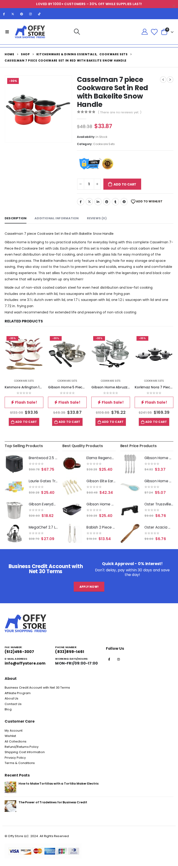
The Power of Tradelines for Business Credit (53, 802)
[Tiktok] (39, 14)
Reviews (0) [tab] (97, 218)
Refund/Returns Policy (21, 747)
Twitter (89, 201)
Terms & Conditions (20, 763)
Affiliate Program (18, 693)
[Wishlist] (154, 32)
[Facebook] (4, 14)
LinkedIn (98, 201)
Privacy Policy (15, 757)
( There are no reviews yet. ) (119, 112)
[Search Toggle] (77, 32)
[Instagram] (30, 14)
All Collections (15, 741)
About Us (12, 698)
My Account (13, 730)
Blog (8, 709)
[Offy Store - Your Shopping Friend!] (30, 31)
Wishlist (10, 736)
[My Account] (144, 32)
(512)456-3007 (19, 651)
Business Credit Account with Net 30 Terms (37, 687)
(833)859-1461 (69, 651)
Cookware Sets (104, 144)
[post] (10, 787)
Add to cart (125, 184)
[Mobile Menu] (7, 31)
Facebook (80, 201)
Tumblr (115, 201)
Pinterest (106, 201)
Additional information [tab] (57, 218)
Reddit (124, 201)
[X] (13, 14)
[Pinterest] (21, 14)
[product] (14, 464)
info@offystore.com (25, 663)
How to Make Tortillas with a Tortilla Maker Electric (59, 783)
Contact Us (13, 704)
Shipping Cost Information (25, 752)
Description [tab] (15, 218)
